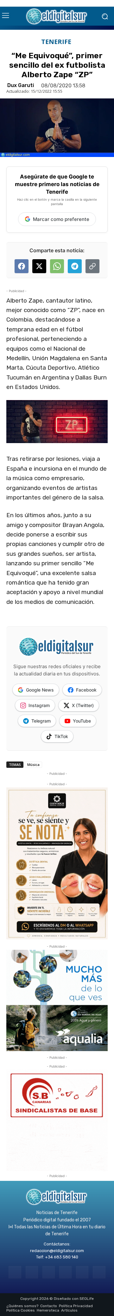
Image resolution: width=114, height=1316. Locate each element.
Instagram (39, 705)
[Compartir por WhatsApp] (57, 266)
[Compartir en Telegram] (75, 266)
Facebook (86, 689)
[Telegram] (48, 1272)
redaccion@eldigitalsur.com (57, 1250)
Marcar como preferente (61, 219)
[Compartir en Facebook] (21, 266)
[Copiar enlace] (92, 266)
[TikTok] (65, 1272)
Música (33, 764)
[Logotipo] (57, 16)
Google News (40, 689)
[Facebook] (15, 1272)
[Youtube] (99, 1272)
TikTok (61, 736)
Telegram (41, 721)
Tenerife (56, 42)
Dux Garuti (20, 85)
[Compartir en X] (39, 266)
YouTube (82, 721)
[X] (82, 1272)
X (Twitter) (83, 705)
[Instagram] (32, 1272)
